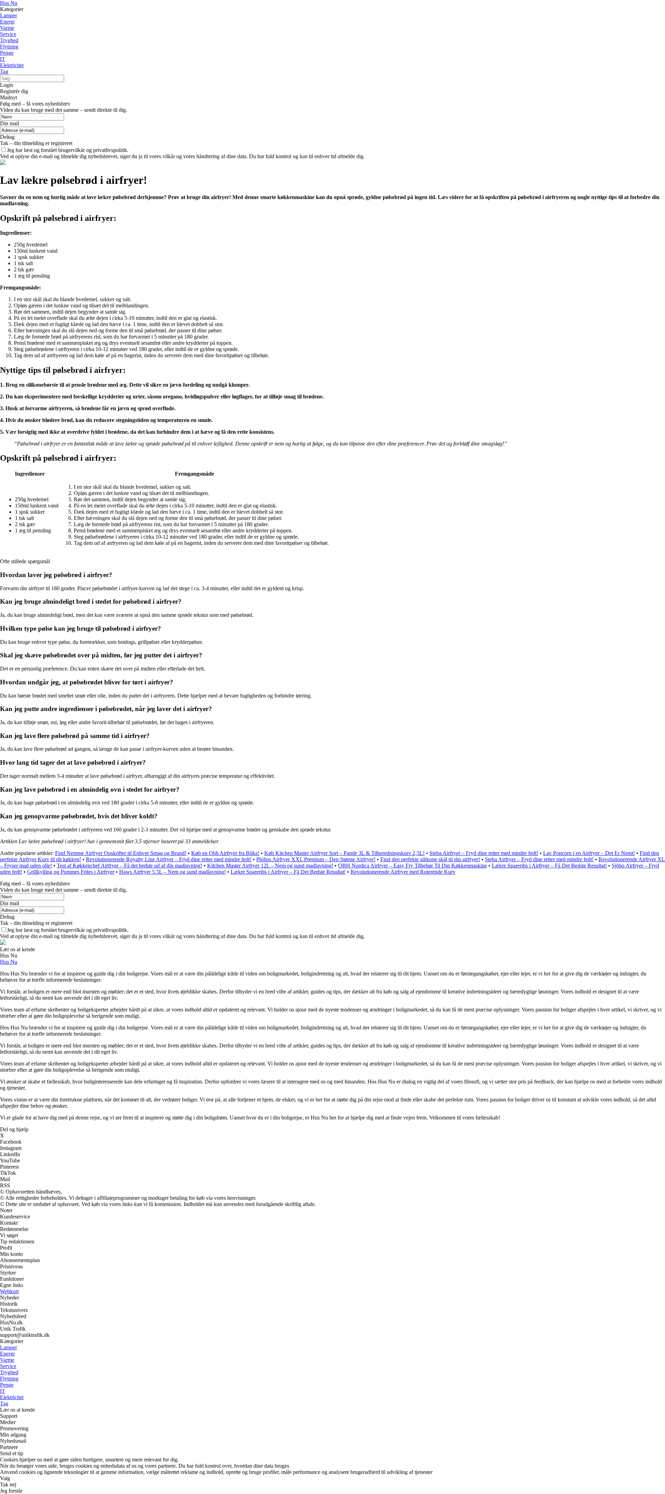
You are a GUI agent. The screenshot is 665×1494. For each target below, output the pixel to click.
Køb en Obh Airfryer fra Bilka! (225, 853)
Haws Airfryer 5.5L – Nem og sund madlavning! (172, 872)
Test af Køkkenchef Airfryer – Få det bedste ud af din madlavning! (129, 865)
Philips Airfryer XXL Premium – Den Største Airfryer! (315, 859)
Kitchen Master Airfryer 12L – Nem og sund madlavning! (270, 865)
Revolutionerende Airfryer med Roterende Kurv (403, 872)
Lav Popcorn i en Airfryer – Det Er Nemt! (589, 853)
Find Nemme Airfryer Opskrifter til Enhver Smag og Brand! (120, 853)
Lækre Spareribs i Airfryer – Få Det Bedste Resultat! (549, 865)
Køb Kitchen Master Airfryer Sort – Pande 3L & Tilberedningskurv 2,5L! (344, 853)
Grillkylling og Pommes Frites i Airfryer (70, 872)
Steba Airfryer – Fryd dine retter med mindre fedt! (483, 853)
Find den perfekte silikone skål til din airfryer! (430, 859)
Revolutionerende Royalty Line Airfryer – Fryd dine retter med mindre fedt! (168, 859)
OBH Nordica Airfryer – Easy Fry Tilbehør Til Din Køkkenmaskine (412, 865)
